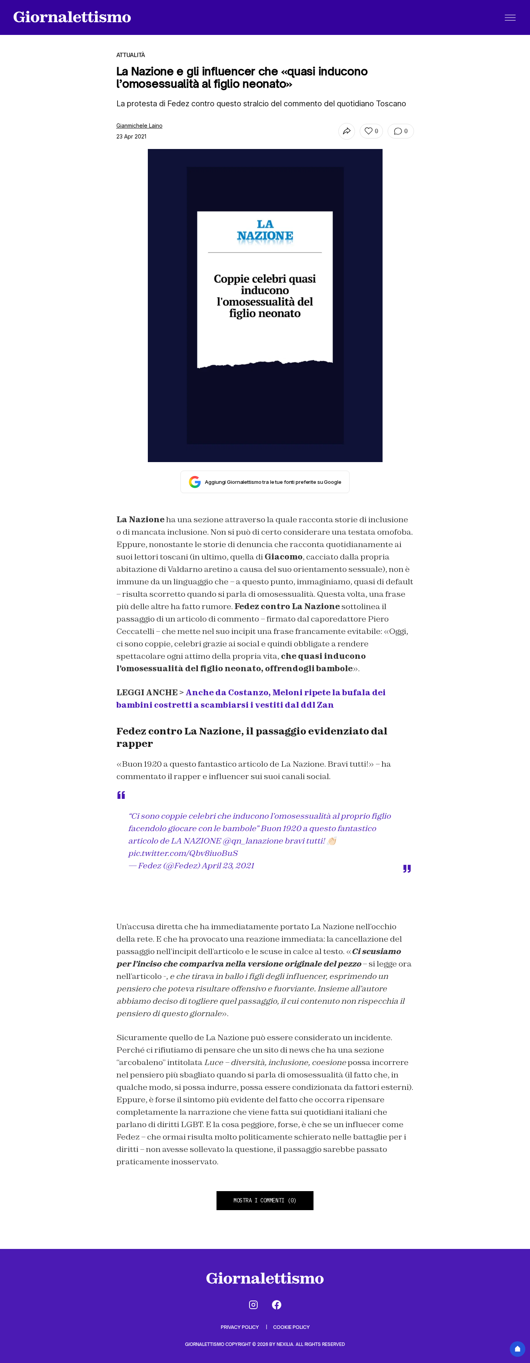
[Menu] (510, 17)
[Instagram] (253, 1305)
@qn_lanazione (252, 841)
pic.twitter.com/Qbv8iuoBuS (182, 853)
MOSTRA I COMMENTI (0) (265, 1200)
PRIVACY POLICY (240, 1327)
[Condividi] (346, 131)
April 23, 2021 (227, 866)
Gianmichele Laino (139, 125)
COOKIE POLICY (291, 1327)
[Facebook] (276, 1305)
